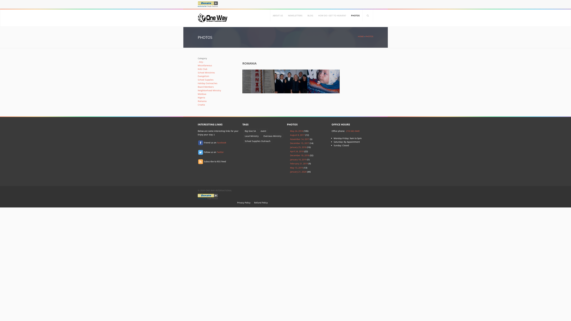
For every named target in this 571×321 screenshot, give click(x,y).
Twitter (220, 152)
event (263, 131)
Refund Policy (261, 203)
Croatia (201, 104)
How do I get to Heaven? (332, 15)
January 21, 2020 (298, 171)
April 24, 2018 (297, 151)
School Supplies (206, 79)
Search (367, 15)
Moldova (202, 94)
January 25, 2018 (298, 147)
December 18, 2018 (299, 155)
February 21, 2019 (299, 163)
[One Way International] (213, 20)
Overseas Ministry (272, 136)
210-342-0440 (353, 131)
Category (202, 58)
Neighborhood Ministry (209, 90)
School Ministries (206, 72)
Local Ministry (252, 136)
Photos (355, 15)
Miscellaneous (205, 65)
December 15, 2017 (299, 143)
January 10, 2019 (298, 159)
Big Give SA (250, 131)
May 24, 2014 (296, 131)
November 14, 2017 (299, 139)
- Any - (201, 61)
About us (278, 15)
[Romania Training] (258, 91)
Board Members (206, 86)
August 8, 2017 (297, 135)
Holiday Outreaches (207, 83)
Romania (202, 101)
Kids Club (202, 69)
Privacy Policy (243, 203)
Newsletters (295, 15)
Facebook (221, 142)
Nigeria (201, 97)
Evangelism (203, 76)
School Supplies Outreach (257, 141)
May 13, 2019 (296, 167)
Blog (310, 15)
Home (361, 36)
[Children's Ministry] (323, 91)
